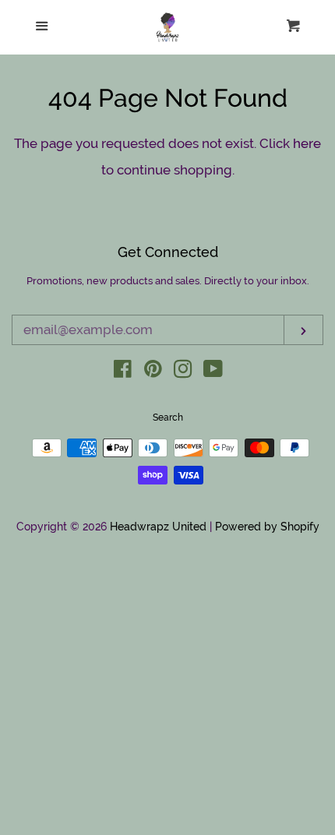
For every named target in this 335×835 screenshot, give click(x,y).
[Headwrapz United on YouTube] (213, 371)
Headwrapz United (158, 526)
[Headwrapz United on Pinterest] (153, 371)
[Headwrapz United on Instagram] (183, 371)
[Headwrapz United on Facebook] (122, 371)
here (307, 143)
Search (168, 417)
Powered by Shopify (267, 526)
